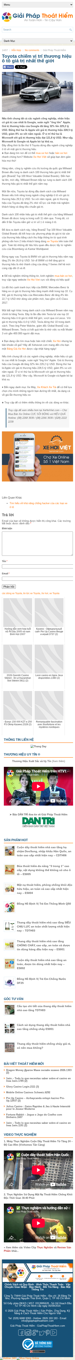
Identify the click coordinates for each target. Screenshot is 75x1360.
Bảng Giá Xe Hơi (16, 348)
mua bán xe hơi (63, 275)
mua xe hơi (42, 153)
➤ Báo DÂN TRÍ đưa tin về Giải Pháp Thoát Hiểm (39, 814)
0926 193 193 (50, 1318)
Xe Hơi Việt (39, 156)
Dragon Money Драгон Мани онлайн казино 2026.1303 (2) (39, 1071)
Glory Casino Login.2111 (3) (22, 1086)
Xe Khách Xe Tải (46, 387)
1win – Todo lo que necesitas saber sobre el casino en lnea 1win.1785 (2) (38, 1079)
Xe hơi (44, 593)
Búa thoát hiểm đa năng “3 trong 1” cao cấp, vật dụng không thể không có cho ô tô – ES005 (44, 870)
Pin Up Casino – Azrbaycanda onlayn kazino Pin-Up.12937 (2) (35, 1099)
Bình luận (7, 528)
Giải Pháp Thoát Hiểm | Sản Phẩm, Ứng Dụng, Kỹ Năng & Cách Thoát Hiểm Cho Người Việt (42, 1312)
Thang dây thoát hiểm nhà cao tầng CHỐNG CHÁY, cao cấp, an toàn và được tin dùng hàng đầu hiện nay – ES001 (43, 945)
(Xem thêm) (38, 761)
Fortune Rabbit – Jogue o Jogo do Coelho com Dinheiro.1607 (34, 1116)
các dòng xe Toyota (12, 593)
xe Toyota (52, 241)
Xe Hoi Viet (33, 279)
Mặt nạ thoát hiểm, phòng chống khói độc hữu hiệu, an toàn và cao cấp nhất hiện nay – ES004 (44, 888)
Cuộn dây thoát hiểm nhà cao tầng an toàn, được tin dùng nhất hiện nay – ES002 (42, 964)
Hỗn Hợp (16, 50)
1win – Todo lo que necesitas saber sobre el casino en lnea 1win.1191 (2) (38, 1124)
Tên (5, 561)
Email (6, 573)
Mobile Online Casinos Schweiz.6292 (28, 1092)
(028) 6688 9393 (22, 1318)
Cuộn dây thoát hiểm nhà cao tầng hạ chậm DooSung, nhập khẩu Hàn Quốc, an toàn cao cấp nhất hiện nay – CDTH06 (44, 851)
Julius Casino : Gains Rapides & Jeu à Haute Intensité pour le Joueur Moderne (38, 1107)
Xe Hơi (57, 341)
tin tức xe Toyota (31, 593)
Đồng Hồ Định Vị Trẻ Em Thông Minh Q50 (44, 903)
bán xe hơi (61, 153)
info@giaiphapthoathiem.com (37, 1320)
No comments (32, 50)
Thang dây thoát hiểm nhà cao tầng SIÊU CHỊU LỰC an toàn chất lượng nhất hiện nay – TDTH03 (44, 926)
